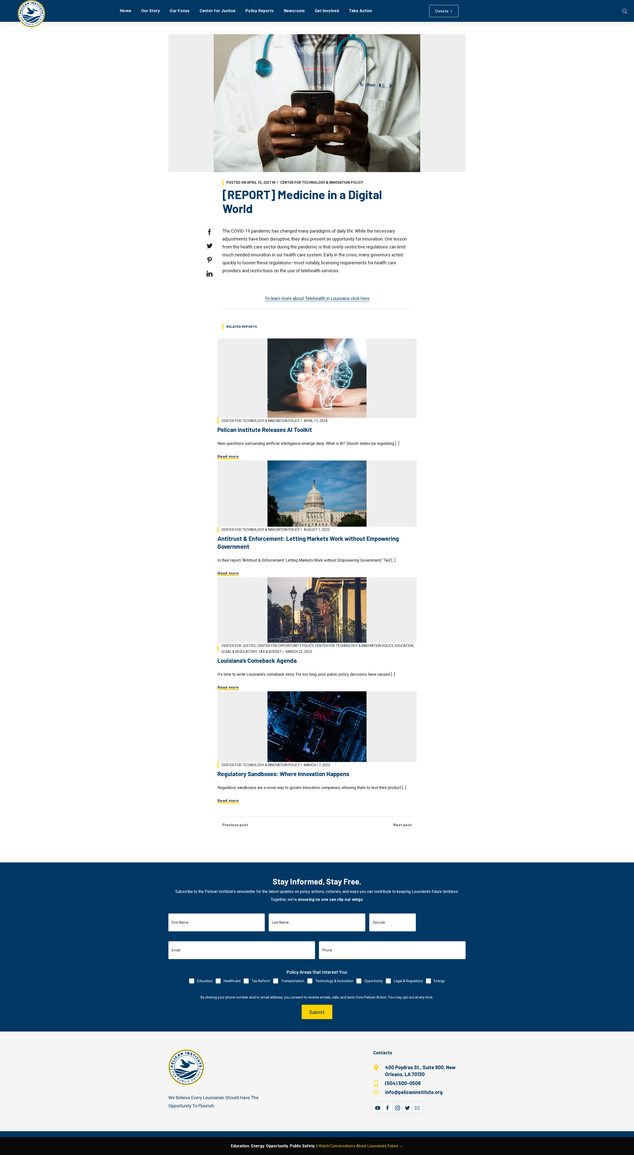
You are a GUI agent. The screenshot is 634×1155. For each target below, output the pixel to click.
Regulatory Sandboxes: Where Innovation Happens (283, 773)
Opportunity (373, 981)
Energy (439, 981)
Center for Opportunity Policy (285, 646)
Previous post (235, 825)
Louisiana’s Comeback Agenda (257, 660)
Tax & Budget (270, 652)
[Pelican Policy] (31, 13)
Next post (402, 825)
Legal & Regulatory (239, 652)
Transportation (292, 981)
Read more (228, 456)
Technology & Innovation (334, 981)
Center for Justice (238, 646)
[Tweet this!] (209, 246)
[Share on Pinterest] (209, 260)
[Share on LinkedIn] (209, 274)
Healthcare (232, 981)
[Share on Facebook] (209, 232)
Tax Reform (261, 981)
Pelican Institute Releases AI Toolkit (264, 429)
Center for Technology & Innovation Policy (321, 182)
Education (404, 646)
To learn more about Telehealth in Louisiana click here (317, 298)
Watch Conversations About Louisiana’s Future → (360, 1146)
